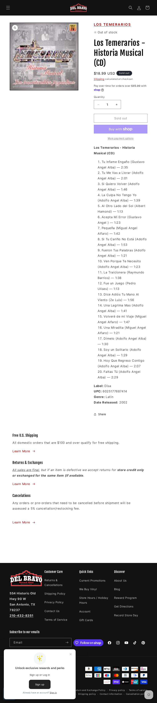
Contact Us (52, 611)
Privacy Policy (54, 602)
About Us (120, 580)
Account (84, 611)
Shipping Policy (54, 593)
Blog (117, 589)
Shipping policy (87, 694)
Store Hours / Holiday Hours (93, 600)
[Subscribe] (67, 642)
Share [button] (102, 414)
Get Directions (123, 606)
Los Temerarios (112, 24)
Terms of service (138, 690)
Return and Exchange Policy (89, 690)
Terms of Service (55, 619)
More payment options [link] (121, 138)
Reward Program (125, 597)
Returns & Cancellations (53, 582)
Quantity (99, 96)
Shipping (99, 79)
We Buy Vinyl (88, 589)
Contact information (111, 694)
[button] (8, 7)
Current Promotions (92, 580)
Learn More (21, 451)
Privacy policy (117, 690)
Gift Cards (86, 620)
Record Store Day (126, 615)
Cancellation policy (136, 694)
